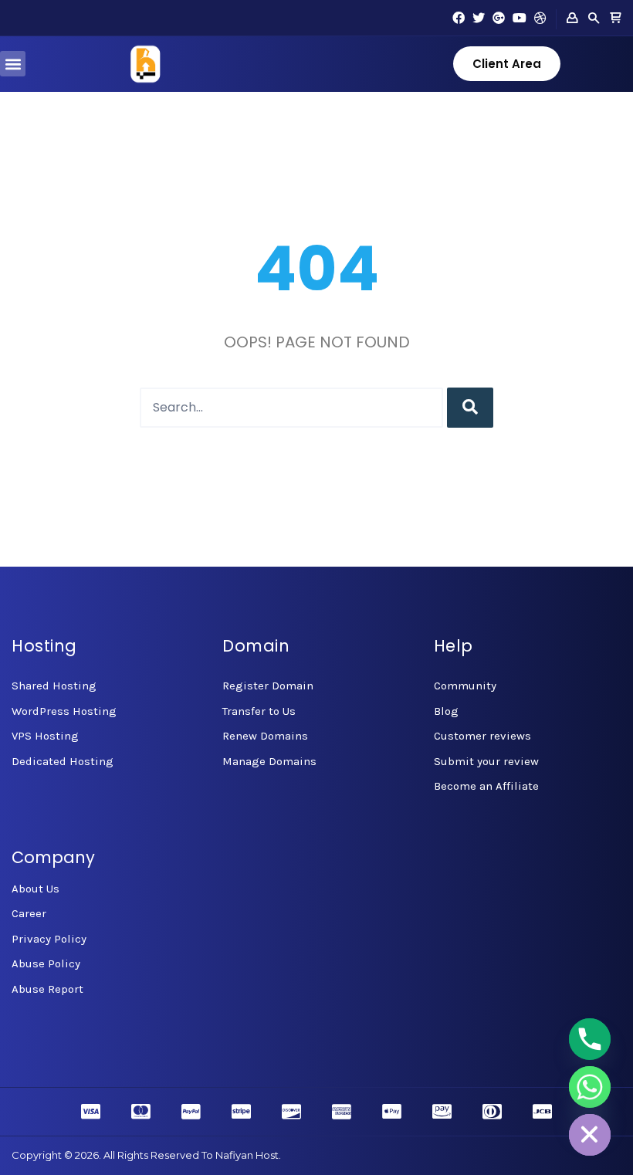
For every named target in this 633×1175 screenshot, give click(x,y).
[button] (12, 63)
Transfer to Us (259, 711)
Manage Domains (269, 761)
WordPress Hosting (64, 711)
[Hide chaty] (590, 1135)
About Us (35, 889)
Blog (446, 711)
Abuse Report (47, 989)
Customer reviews (482, 736)
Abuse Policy (46, 963)
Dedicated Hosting (62, 761)
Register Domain (267, 685)
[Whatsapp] (590, 1087)
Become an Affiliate (486, 786)
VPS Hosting (45, 736)
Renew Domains (265, 736)
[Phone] (590, 1039)
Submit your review (486, 761)
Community (465, 685)
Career (29, 913)
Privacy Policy (49, 939)
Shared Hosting (54, 685)
